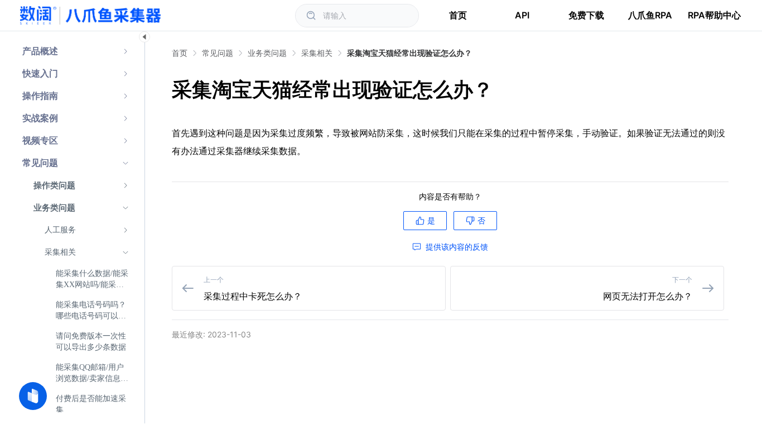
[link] (217, 53)
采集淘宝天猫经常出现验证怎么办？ (409, 53)
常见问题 (217, 53)
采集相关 (316, 53)
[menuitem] (75, 51)
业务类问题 (267, 53)
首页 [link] (179, 53)
